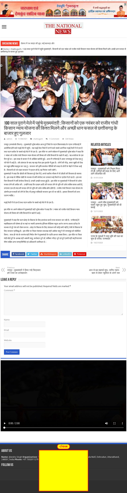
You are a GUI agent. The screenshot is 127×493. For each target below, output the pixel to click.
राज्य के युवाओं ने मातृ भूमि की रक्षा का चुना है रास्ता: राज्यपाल (107, 237)
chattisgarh (16, 49)
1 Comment (54, 139)
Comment (9, 290)
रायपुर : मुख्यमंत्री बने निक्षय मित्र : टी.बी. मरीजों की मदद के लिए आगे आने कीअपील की (106, 171)
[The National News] (63, 28)
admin (9, 139)
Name (7, 319)
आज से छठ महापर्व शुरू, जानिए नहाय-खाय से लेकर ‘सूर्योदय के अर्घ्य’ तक (104, 270)
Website (8, 340)
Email (6, 330)
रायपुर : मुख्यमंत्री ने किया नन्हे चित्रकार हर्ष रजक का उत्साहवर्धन (24, 270)
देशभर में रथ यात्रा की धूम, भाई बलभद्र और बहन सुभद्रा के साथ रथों (47, 43)
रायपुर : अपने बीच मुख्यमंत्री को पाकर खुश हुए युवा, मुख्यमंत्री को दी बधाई (106, 205)
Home (6, 49)
